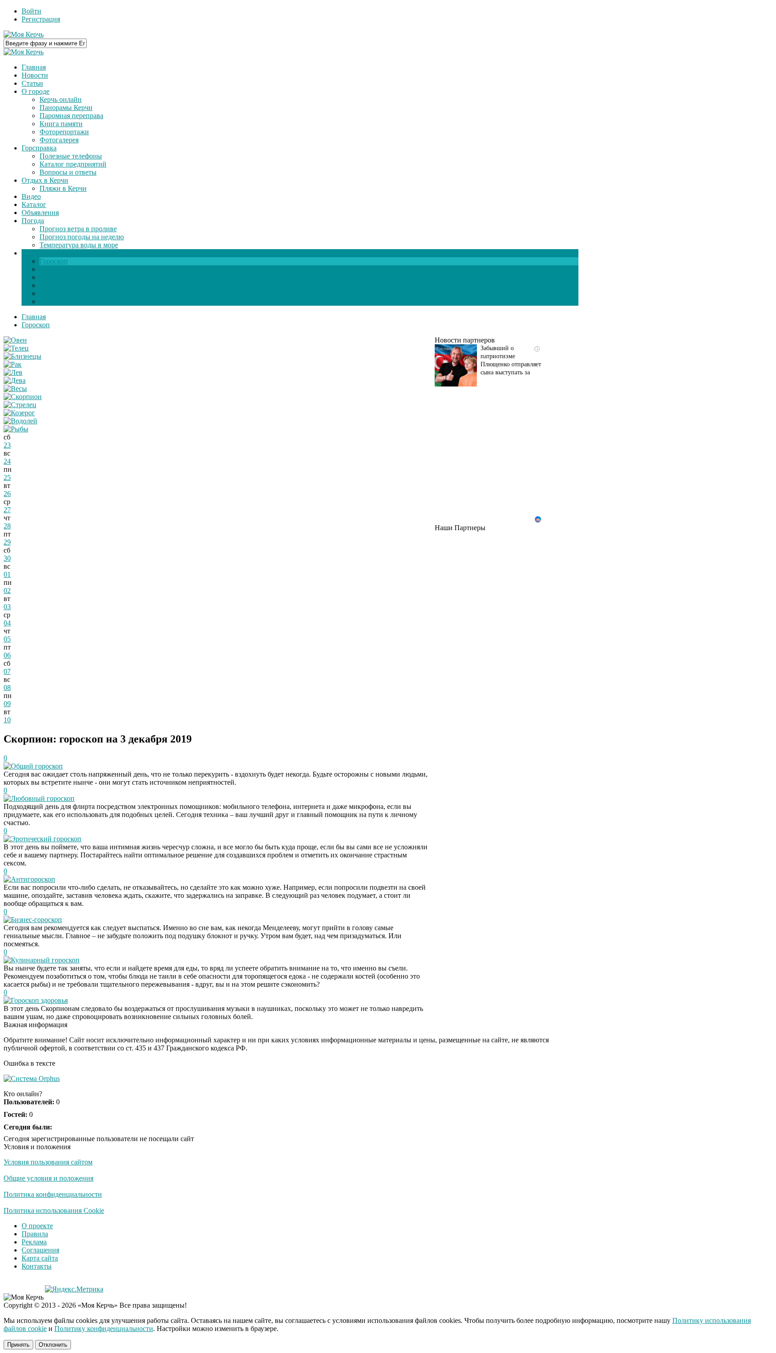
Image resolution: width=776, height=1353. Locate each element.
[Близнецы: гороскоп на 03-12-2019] (22, 356)
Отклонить (53, 1344)
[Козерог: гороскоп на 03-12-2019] (19, 413)
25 (7, 477)
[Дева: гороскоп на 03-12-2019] (15, 380)
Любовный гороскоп (43, 798)
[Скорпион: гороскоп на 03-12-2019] (23, 396)
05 (7, 639)
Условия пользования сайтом (48, 1162)
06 (7, 655)
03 (7, 607)
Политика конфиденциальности (53, 1194)
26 (7, 493)
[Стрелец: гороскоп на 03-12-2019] (20, 405)
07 (7, 671)
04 (7, 623)
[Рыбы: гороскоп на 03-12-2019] (16, 429)
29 (7, 542)
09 (7, 703)
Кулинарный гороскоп (45, 960)
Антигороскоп (33, 879)
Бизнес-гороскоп (36, 919)
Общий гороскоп (37, 766)
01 (7, 574)
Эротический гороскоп (46, 839)
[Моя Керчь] (24, 34)
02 (7, 590)
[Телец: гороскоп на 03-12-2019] (16, 348)
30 (7, 558)
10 (7, 720)
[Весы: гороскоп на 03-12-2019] (15, 388)
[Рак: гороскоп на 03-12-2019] (13, 364)
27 (7, 510)
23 (7, 445)
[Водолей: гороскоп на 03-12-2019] (20, 421)
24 (7, 461)
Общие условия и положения (48, 1178)
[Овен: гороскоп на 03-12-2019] (15, 340)
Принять (18, 1344)
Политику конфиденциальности (103, 1328)
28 (7, 526)
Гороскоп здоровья (39, 1000)
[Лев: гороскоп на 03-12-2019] (13, 372)
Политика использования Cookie (54, 1210)
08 (7, 687)
